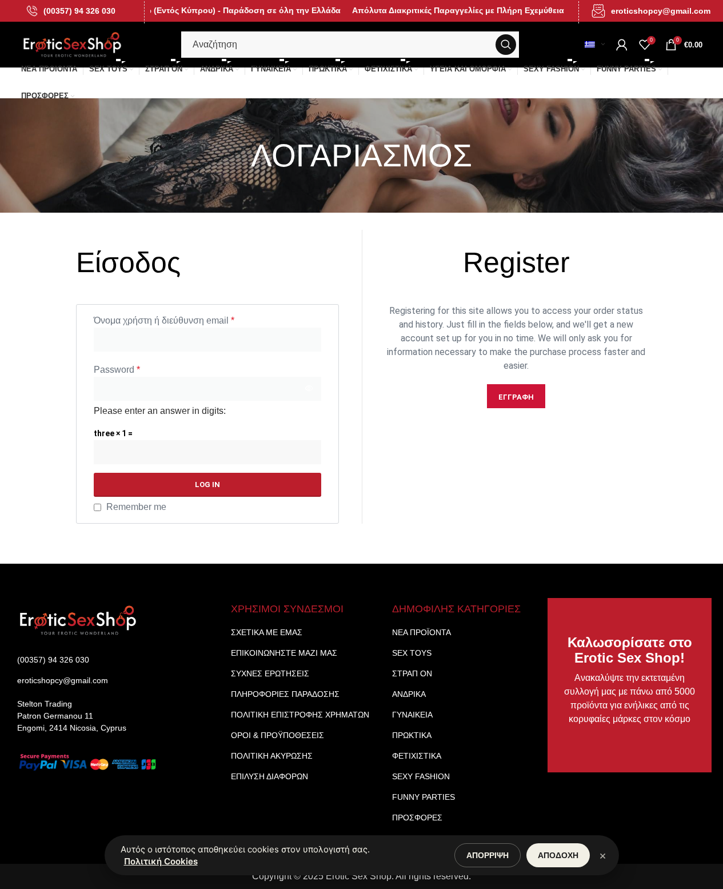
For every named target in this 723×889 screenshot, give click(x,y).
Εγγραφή (516, 397)
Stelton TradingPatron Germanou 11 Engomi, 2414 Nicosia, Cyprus (71, 715)
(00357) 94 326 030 (79, 10)
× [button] (602, 855)
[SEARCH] (506, 44)
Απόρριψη (487, 855)
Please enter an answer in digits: (160, 411)
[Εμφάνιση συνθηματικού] (309, 389)
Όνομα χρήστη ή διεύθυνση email (164, 320)
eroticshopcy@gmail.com (660, 10)
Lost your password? (289, 507)
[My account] (621, 44)
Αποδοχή (558, 855)
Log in (207, 484)
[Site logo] (72, 44)
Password (117, 369)
